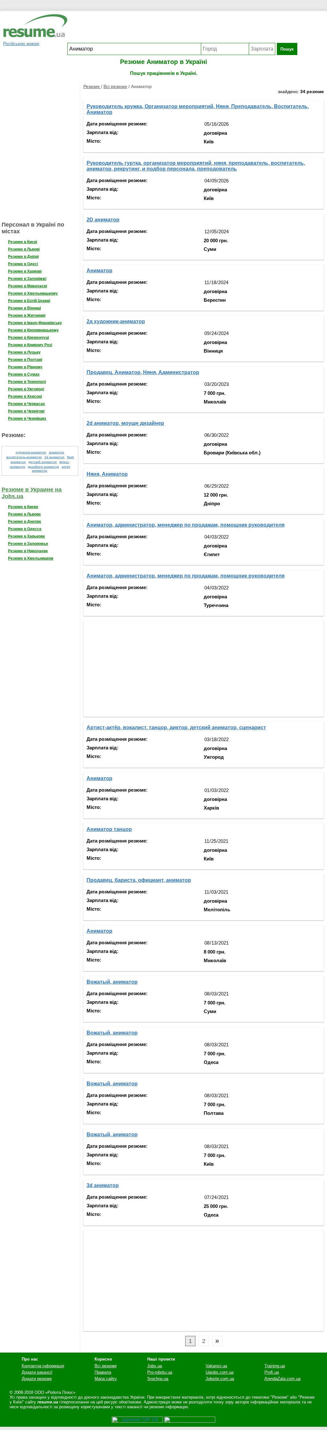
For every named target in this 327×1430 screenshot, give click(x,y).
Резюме (92, 86)
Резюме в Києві (22, 242)
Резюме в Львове (24, 514)
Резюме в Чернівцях (27, 418)
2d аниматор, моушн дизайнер (125, 423)
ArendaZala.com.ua (282, 1378)
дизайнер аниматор (43, 466)
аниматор (56, 452)
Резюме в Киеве (23, 507)
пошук (287, 49)
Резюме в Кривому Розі (30, 345)
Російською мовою (21, 43)
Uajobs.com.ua (219, 1372)
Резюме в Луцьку (24, 352)
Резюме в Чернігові (26, 411)
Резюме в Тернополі (27, 381)
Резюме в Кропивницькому (33, 330)
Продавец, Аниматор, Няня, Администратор (143, 372)
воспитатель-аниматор (24, 457)
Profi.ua (271, 1372)
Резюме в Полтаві (25, 359)
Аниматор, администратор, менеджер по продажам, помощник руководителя (186, 525)
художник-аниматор (31, 452)
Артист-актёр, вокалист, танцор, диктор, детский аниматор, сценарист (176, 727)
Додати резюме (37, 1378)
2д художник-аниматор (116, 321)
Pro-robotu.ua (159, 1372)
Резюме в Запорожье (28, 543)
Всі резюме (115, 86)
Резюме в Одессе (25, 529)
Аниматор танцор (109, 829)
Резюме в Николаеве (28, 551)
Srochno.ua (157, 1378)
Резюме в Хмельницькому (33, 293)
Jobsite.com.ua (220, 1378)
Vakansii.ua (216, 1365)
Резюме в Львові (24, 249)
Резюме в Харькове (26, 536)
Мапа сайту (106, 1378)
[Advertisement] (182, 28)
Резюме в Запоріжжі (27, 278)
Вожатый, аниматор (112, 982)
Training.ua (274, 1365)
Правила (103, 1372)
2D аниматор (103, 219)
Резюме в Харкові (25, 271)
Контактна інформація (43, 1365)
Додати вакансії (37, 1372)
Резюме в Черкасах (26, 404)
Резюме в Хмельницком (30, 558)
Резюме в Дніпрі (23, 256)
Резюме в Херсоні (25, 396)
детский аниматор (42, 462)
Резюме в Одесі (23, 264)
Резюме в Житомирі (26, 315)
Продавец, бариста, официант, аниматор (139, 880)
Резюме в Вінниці (24, 308)
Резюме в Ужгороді (26, 389)
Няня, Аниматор (107, 474)
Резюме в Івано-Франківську (35, 323)
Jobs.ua (154, 1365)
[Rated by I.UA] (189, 1421)
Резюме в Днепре (24, 521)
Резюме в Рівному (25, 367)
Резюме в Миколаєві (27, 286)
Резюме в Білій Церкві (29, 301)
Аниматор (99, 270)
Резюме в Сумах (24, 374)
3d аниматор (54, 457)
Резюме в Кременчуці (28, 337)
